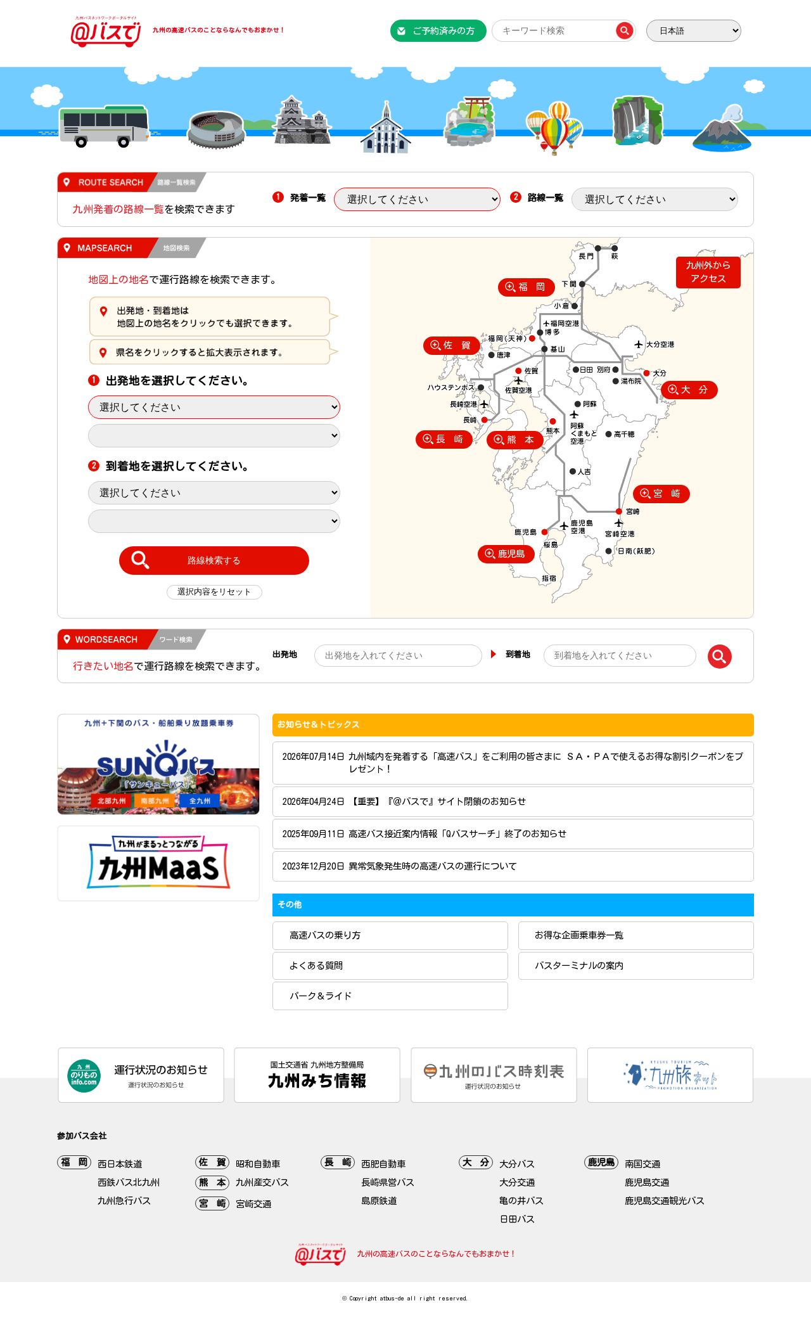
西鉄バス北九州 (129, 1182)
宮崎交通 (253, 1204)
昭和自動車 (258, 1164)
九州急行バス (124, 1200)
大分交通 (517, 1182)
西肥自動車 (383, 1164)
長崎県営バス (387, 1182)
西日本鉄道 (120, 1164)
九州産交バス (262, 1182)
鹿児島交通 (647, 1182)
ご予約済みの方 (443, 30)
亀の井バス (521, 1200)
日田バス (517, 1219)
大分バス (517, 1164)
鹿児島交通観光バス (665, 1200)
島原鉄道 (379, 1200)
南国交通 (642, 1164)
